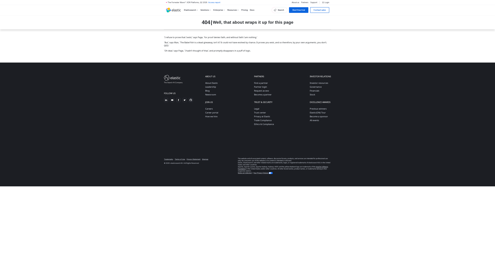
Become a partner (263, 94)
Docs (252, 10)
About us (295, 2)
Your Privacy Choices (261, 173)
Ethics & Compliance (264, 124)
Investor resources (319, 83)
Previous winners (318, 108)
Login (327, 2)
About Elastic (211, 83)
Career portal (211, 112)
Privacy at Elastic (262, 116)
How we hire (211, 116)
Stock (312, 94)
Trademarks (168, 159)
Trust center (260, 112)
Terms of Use (180, 159)
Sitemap (205, 159)
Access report (214, 2)
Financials (314, 90)
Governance (316, 86)
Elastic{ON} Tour (318, 112)
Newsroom (210, 94)
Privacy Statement (193, 159)
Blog (207, 90)
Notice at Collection (245, 173)
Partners (304, 2)
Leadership (210, 86)
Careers (209, 108)
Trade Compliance (263, 120)
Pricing (244, 10)
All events (314, 120)
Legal (256, 108)
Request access (261, 90)
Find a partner (261, 83)
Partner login (260, 86)
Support (313, 2)
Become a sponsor (319, 116)
